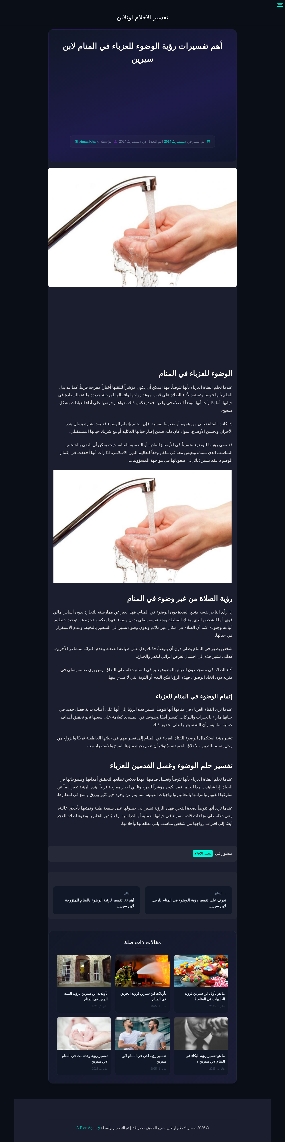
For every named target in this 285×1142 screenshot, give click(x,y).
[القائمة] (280, 5)
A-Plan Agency (88, 1128)
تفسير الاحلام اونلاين (142, 17)
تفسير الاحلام (203, 853)
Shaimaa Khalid (87, 141)
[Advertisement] (142, 100)
